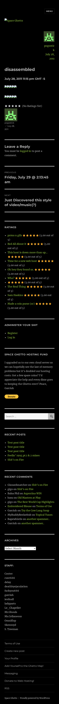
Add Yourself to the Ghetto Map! (24, 665)
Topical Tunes (44, 514)
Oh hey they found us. (21, 269)
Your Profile (11, 658)
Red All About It (17, 243)
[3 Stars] (12, 106)
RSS (7, 688)
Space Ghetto (11, 698)
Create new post (15, 651)
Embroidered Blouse (20, 506)
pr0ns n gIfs (15, 235)
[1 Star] (6, 106)
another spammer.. (38, 519)
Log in (11, 337)
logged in (25, 151)
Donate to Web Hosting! (19, 680)
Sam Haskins (15, 295)
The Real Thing (17, 286)
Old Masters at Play (29, 497)
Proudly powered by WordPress (35, 698)
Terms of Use (44, 506)
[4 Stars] (16, 106)
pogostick (49, 48)
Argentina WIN (33, 493)
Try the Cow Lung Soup (35, 510)
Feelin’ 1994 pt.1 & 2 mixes (24, 455)
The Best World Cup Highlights (35, 501)
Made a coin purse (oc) (21, 303)
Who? (11, 278)
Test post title (16, 442)
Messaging (11, 673)
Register (13, 333)
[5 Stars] (19, 106)
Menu (49, 11)
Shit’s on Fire (16, 459)
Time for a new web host (22, 260)
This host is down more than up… (28, 252)
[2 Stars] (9, 106)
